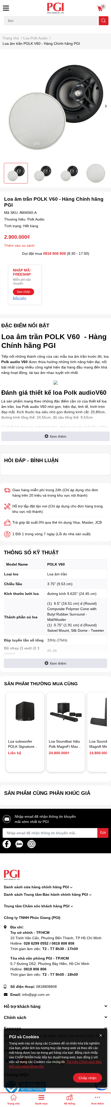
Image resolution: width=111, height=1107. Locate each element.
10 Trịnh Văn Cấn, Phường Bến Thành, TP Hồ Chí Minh (55, 938)
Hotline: (42, 943)
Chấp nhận (87, 1078)
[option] (55, 106)
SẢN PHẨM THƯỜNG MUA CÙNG (41, 683)
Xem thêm (58, 436)
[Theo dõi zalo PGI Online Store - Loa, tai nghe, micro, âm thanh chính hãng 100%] (19, 843)
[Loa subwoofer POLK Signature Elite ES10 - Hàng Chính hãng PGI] (25, 711)
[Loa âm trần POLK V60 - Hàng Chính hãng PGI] (55, 106)
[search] (103, 20)
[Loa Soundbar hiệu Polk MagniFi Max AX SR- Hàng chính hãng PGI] (66, 711)
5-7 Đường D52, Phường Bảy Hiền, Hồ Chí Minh (49, 963)
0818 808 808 (54, 253)
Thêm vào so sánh (19, 245)
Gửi (103, 832)
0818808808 (46, 986)
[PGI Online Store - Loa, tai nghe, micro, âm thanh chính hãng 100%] (55, 8)
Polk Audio (35, 219)
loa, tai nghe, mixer (17, 28)
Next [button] (105, 106)
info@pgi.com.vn (36, 994)
